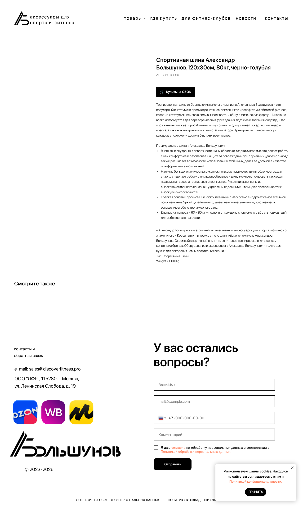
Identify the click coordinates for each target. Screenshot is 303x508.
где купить (163, 18)
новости (246, 18)
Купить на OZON (178, 92)
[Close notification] (292, 467)
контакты (276, 18)
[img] (66, 446)
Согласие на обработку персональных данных (118, 500)
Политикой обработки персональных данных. (196, 451)
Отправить (172, 464)
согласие (178, 447)
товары (133, 18)
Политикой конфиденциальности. (255, 481)
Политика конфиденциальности (197, 500)
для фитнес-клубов (206, 18)
